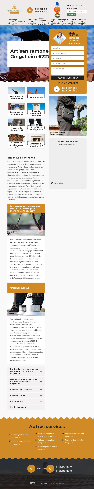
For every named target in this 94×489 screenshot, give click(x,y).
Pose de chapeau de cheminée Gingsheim (46, 435)
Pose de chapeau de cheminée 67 (42, 22)
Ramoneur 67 (22, 22)
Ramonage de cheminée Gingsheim (20, 436)
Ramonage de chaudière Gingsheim (20, 442)
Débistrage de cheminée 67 (61, 22)
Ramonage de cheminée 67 (12, 22)
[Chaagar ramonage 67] (14, 9)
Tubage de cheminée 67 (51, 22)
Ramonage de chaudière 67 (32, 22)
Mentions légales (57, 483)
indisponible (41, 8)
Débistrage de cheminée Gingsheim (47, 448)
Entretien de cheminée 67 (82, 22)
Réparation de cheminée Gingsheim (74, 435)
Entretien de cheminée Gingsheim (74, 441)
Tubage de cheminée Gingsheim (46, 441)
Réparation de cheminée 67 (71, 22)
